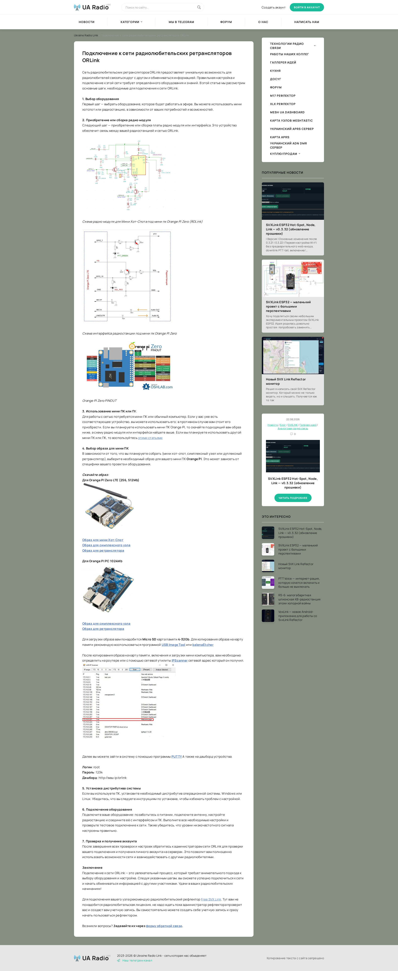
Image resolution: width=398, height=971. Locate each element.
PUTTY (176, 756)
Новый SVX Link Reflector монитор (286, 381)
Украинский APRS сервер (292, 129)
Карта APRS (279, 137)
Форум (226, 22)
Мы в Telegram (181, 22)
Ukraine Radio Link (86, 35)
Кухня (275, 71)
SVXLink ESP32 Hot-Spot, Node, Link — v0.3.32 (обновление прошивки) (291, 229)
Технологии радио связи (287, 46)
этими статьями (150, 438)
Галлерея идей (283, 62)
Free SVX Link (211, 899)
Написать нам (306, 22)
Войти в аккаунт (307, 7)
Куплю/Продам (283, 154)
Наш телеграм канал (137, 960)
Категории (130, 22)
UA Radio (95, 7)
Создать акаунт (274, 7)
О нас (263, 22)
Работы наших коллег (289, 54)
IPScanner (180, 660)
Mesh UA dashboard (287, 112)
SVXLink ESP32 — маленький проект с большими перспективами (288, 306)
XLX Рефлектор (283, 104)
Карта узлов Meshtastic (291, 120)
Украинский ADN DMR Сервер (288, 145)
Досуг (275, 79)
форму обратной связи (164, 926)
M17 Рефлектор (283, 96)
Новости (87, 22)
